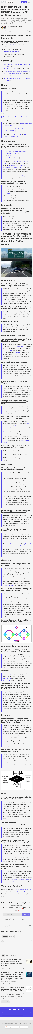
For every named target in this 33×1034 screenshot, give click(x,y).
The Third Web (6, 822)
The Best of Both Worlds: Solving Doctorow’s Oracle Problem (13, 841)
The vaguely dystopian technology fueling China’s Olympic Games (16, 340)
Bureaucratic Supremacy (10, 362)
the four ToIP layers (21, 176)
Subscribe (24, 2)
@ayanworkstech (8, 674)
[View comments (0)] (6, 31)
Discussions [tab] (13, 955)
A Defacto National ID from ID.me (12, 381)
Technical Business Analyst (23, 117)
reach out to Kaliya (11, 45)
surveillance (18, 352)
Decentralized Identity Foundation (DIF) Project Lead (15, 130)
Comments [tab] (5, 936)
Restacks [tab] (11, 936)
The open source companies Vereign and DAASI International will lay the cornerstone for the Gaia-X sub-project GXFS (15, 686)
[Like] (2, 31)
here (4, 540)
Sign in (29, 2)
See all (4, 1002)
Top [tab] (3, 955)
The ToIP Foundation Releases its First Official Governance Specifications (14, 145)
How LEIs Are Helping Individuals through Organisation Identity (15, 446)
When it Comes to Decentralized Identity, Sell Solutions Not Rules (15, 469)
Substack (9, 1030)
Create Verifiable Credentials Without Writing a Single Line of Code (14, 285)
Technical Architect (16, 134)
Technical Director (8, 117)
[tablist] (8, 936)
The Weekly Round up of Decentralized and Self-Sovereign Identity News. (12, 979)
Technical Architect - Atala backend (16, 135)
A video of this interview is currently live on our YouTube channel (17, 881)
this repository (9, 585)
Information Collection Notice (16, 919)
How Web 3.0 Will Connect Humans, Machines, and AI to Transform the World (15, 865)
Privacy (15, 1023)
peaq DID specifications (12, 544)
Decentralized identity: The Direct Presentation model (16, 589)
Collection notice (26, 1023)
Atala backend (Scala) (26, 123)
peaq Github (20, 546)
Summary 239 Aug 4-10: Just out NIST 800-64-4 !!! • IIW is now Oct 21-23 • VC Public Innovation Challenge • (12, 974)
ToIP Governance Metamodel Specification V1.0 (15, 157)
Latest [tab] (7, 955)
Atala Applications (9, 125)
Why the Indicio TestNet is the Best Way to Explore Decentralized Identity (16, 307)
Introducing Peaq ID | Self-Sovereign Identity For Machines (14, 530)
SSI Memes (5, 245)
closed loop (20, 346)
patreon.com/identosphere (23, 892)
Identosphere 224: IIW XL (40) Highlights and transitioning (11, 960)
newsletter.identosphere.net (12, 52)
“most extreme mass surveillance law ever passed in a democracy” (15, 427)
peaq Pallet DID (26, 544)
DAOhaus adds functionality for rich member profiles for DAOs (13, 182)
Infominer (19, 26)
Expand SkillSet (6, 322)
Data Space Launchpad (10, 69)
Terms (20, 1023)
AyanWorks (5, 671)
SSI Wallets (14, 564)
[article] (16, 964)
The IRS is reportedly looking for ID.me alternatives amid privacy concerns (14, 401)
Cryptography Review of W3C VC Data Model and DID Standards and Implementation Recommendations (14, 210)
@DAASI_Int (7, 678)
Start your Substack (12, 1027)
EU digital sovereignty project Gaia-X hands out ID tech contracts (14, 650)
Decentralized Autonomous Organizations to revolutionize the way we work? (17, 73)
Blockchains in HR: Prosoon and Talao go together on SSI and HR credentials (15, 511)
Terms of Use (24, 918)
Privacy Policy (28, 919)
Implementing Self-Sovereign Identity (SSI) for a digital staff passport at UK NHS (16, 719)
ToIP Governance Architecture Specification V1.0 (16, 152)
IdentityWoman (11, 26)
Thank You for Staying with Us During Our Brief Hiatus (12, 964)
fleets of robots (7, 350)
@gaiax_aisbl (6, 680)
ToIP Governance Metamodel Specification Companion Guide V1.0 (14, 166)
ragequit (8, 193)
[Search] (30, 955)
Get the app (24, 1027)
